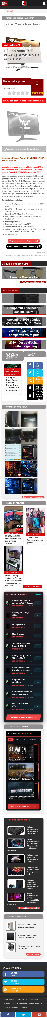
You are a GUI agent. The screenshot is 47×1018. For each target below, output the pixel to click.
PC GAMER (7, 1003)
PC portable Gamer (20, 1003)
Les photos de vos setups (33, 497)
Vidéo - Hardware (12, 533)
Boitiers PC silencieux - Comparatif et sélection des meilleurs (24, 308)
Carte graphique (35, 1003)
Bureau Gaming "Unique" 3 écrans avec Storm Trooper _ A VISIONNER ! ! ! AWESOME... (13, 581)
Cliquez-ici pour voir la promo (22, 241)
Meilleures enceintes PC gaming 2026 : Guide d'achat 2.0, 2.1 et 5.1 (33, 884)
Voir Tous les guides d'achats (33, 282)
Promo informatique (11, 1007)
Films (17, 739)
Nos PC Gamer (33, 954)
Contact (24, 1007)
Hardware (33, 739)
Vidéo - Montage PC (13, 572)
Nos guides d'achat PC (29, 908)
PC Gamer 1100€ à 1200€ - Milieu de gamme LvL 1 (27, 936)
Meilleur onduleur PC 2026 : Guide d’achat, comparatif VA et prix (24, 331)
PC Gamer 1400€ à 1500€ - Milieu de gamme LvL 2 (27, 926)
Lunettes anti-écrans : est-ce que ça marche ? (35, 540)
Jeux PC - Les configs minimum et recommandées (12, 371)
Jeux (24, 739)
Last (10, 739)
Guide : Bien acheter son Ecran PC (22, 247)
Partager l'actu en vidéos (23, 806)
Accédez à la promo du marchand (23, 149)
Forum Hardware (10, 999)
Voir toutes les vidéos (32, 586)
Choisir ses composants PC (28, 999)
